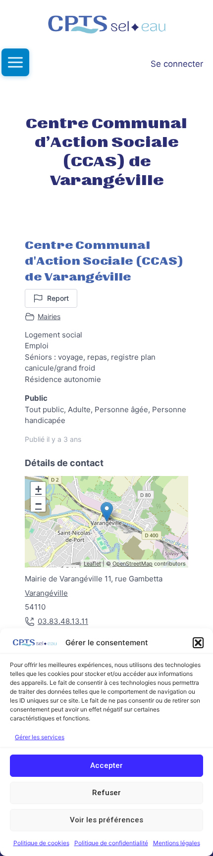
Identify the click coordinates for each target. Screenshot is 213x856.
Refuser (106, 792)
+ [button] (38, 489)
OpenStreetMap (132, 563)
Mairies (49, 316)
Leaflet (92, 563)
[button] (198, 643)
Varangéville (46, 593)
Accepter (106, 765)
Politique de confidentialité (111, 843)
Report (58, 298)
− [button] (38, 504)
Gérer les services (39, 737)
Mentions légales (176, 843)
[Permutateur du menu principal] (15, 62)
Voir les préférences (106, 819)
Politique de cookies (41, 843)
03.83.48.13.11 (63, 621)
